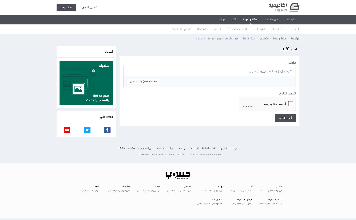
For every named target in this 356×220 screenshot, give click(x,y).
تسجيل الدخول (88, 7)
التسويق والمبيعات (238, 29)
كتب (234, 19)
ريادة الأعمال (278, 29)
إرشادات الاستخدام (165, 148)
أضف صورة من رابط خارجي (143, 81)
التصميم (216, 29)
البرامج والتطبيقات (181, 29)
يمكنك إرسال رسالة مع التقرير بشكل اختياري (269, 71)
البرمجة (295, 29)
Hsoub (145, 155)
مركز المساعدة (128, 148)
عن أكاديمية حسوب (228, 148)
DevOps (201, 29)
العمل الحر (259, 29)
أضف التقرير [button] (285, 118)
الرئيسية (291, 19)
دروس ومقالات (273, 19)
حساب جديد (66, 7)
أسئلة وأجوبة (250, 19)
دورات (222, 19)
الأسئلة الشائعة (208, 148)
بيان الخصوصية (145, 148)
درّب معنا (182, 148)
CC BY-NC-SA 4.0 (183, 155)
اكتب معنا (194, 148)
